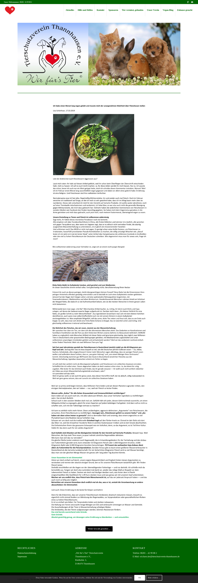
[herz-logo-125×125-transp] (10, 10)
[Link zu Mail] (192, 2)
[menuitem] (70, 10)
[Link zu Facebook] (188, 2)
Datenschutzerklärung (27, 553)
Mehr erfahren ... (154, 578)
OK (139, 578)
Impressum (22, 556)
